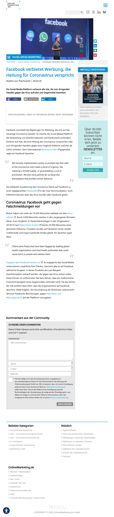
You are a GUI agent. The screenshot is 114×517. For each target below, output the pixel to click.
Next (103, 88)
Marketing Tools (17, 449)
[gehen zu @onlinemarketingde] (93, 12)
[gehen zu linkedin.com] (99, 12)
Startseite (10, 62)
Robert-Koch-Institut (29, 225)
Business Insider (49, 149)
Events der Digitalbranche (75, 453)
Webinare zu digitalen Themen (77, 441)
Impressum (15, 487)
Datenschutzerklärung (59, 397)
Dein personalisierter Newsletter (78, 434)
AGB (12, 494)
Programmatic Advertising (22, 445)
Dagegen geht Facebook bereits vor (23, 262)
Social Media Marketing (29, 62)
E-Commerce (16, 441)
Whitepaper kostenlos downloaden (79, 438)
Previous (82, 88)
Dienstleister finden (72, 445)
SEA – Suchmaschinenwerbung (24, 438)
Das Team (14, 479)
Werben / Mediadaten (20, 472)
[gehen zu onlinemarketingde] (88, 12)
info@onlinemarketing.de (55, 387)
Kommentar (13, 339)
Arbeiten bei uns (18, 483)
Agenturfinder (69, 430)
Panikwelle (32, 190)
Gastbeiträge (16, 475)
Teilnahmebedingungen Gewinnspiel (27, 498)
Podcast (66, 456)
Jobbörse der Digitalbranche (76, 449)
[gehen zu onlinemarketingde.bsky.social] (104, 12)
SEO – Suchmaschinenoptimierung (26, 434)
